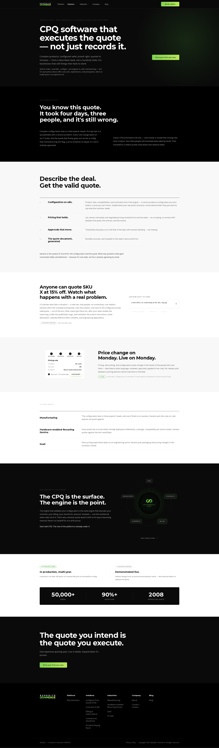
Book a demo (170, 4)
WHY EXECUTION (148, 539)
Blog (106, 4)
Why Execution (73, 701)
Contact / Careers (136, 706)
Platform (61, 4)
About (134, 701)
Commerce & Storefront (91, 720)
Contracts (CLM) (93, 708)
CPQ (149, 482)
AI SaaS (110, 716)
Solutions (70, 4)
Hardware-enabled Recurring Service (115, 706)
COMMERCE (136, 522)
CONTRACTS (170, 497)
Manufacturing (113, 701)
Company (95, 4)
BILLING (162, 522)
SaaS (109, 712)
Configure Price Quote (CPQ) (92, 702)
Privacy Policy (131, 743)
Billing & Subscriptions (92, 713)
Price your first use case (165, 57)
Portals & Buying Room (93, 727)
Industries (83, 4)
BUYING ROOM (128, 497)
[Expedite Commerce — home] (46, 4)
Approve (76, 375)
